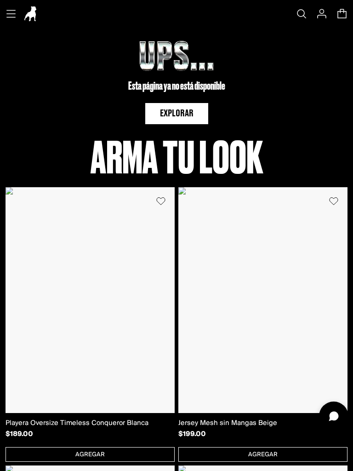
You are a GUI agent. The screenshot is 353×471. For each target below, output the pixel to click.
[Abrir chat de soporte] (333, 416)
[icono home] (30, 14)
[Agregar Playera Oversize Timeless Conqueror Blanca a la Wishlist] (161, 201)
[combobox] (90, 454)
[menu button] (11, 14)
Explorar (177, 113)
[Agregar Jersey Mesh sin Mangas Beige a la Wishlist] (333, 201)
